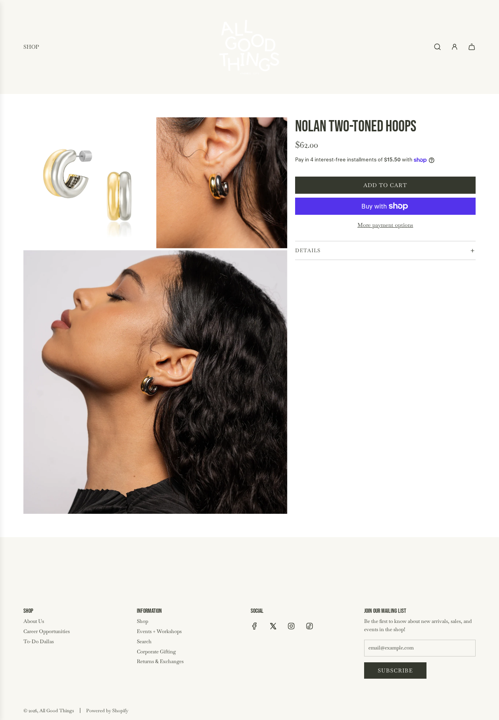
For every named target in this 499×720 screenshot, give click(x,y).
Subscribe (395, 670)
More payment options (385, 224)
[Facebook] (254, 626)
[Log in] (454, 46)
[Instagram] (291, 626)
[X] (272, 626)
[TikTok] (309, 626)
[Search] (437, 46)
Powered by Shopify (107, 711)
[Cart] (471, 46)
